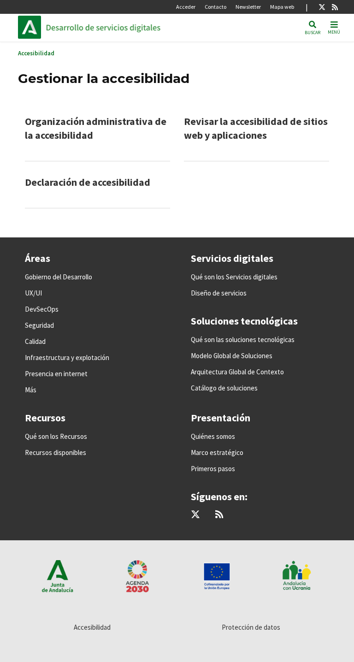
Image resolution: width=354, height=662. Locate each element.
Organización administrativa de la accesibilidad (95, 128)
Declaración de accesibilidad (87, 182)
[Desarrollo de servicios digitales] (108, 27)
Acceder (185, 6)
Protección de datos (251, 627)
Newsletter (248, 6)
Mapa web (282, 6)
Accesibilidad (36, 53)
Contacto (215, 6)
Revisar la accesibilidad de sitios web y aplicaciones (256, 128)
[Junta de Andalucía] (32, 27)
